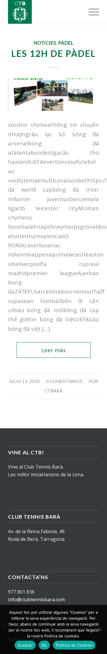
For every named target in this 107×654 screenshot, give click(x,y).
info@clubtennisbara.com (36, 599)
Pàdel (65, 43)
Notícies (45, 43)
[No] (100, 629)
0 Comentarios (64, 381)
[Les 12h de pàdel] (53, 95)
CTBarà (53, 390)
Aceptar (25, 645)
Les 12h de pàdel (53, 53)
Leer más (53, 350)
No (44, 645)
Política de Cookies (74, 645)
